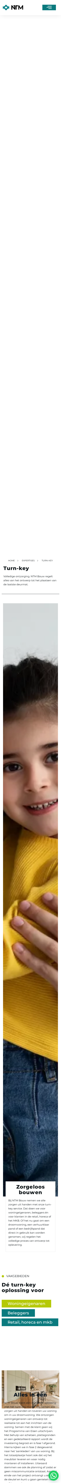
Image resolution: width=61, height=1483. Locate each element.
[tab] (26, 1303)
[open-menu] (49, 7)
